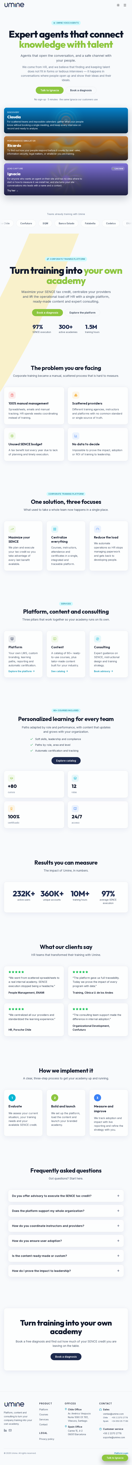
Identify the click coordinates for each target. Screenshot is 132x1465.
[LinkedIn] (5, 1430)
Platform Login (121, 1453)
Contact (43, 1424)
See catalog (58, 671)
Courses (43, 1414)
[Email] (10, 1430)
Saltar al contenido (14, 4)
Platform (43, 1409)
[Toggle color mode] (118, 5)
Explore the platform (82, 312)
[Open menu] (125, 5)
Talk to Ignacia (49, 90)
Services (44, 1419)
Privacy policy (46, 1439)
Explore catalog (66, 760)
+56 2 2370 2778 (120, 1417)
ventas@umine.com (113, 1413)
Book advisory (102, 671)
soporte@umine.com (114, 1437)
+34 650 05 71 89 (120, 1421)
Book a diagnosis (81, 90)
